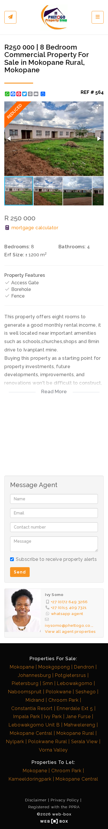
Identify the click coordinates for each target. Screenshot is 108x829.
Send (20, 572)
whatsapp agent (67, 613)
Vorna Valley (53, 750)
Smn (48, 683)
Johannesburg (34, 675)
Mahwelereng (79, 725)
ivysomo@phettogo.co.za (69, 625)
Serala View (84, 741)
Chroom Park (63, 700)
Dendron (84, 667)
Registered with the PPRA (54, 807)
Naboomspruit (25, 691)
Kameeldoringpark (30, 779)
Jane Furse (78, 716)
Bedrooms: (17, 246)
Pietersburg (25, 683)
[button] (98, 106)
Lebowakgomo (74, 683)
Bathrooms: (72, 246)
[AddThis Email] (36, 94)
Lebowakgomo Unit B (34, 725)
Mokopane (22, 667)
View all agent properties (70, 631)
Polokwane (58, 691)
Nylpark (15, 741)
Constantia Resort (32, 708)
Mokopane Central (31, 733)
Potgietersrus (70, 675)
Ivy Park (53, 716)
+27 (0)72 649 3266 (69, 601)
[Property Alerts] (10, 17)
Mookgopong (54, 667)
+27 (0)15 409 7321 (69, 607)
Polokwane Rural (47, 741)
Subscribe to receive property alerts (56, 559)
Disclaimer (36, 800)
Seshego (85, 691)
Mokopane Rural (75, 733)
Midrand (35, 700)
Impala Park (26, 716)
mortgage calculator (34, 227)
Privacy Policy (65, 800)
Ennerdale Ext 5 (75, 708)
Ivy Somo (54, 594)
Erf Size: (14, 255)
